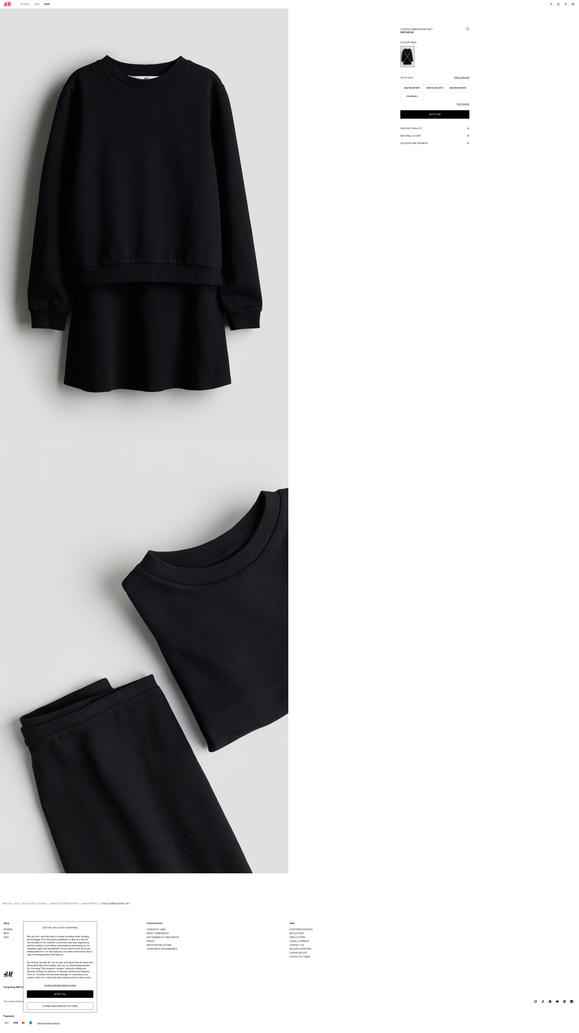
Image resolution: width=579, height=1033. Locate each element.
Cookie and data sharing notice (60, 985)
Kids (47, 4)
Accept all (60, 994)
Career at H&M (156, 929)
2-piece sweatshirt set (115, 903)
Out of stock (406, 77)
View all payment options (48, 1023)
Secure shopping (300, 949)
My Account (297, 933)
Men (37, 4)
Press (150, 941)
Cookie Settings (300, 956)
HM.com (7, 903)
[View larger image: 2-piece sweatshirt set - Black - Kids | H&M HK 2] (144, 657)
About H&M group (158, 933)
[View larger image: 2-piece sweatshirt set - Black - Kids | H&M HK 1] (144, 224)
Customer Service (301, 929)
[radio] (407, 56)
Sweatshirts (90, 903)
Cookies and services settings (60, 1006)
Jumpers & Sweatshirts (64, 903)
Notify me (435, 114)
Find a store (297, 937)
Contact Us (297, 945)
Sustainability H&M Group (163, 937)
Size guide (463, 104)
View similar (461, 77)
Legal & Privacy (299, 941)
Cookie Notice (298, 952)
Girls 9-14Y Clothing (34, 903)
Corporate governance (162, 949)
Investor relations (159, 945)
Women (25, 4)
